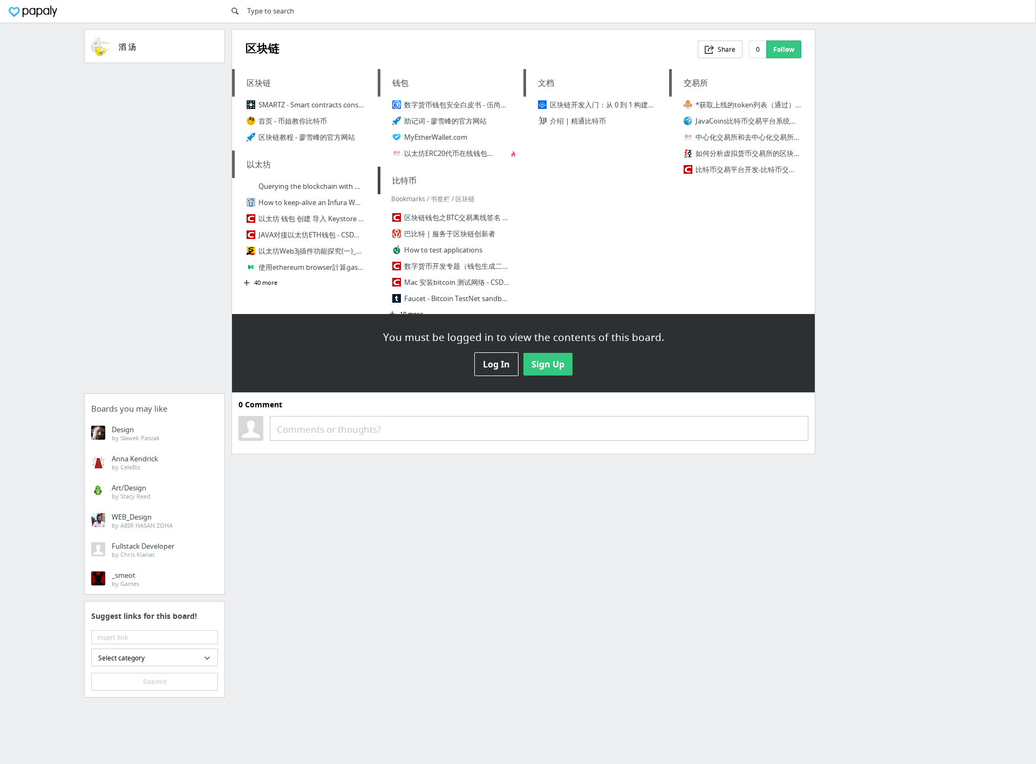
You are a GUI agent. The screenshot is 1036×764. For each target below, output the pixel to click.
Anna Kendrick (135, 462)
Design (136, 433)
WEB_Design (142, 520)
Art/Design (131, 491)
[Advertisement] (154, 231)
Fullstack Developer (143, 549)
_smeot (125, 579)
